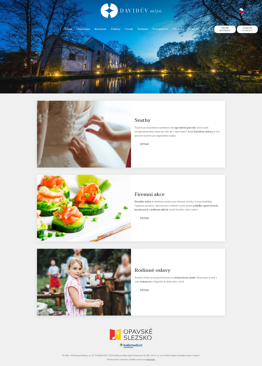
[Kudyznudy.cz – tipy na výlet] (131, 347)
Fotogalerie (160, 29)
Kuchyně (100, 29)
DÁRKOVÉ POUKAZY (247, 29)
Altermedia (150, 359)
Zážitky (115, 29)
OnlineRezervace (225, 29)
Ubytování (83, 29)
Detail (144, 144)
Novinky (178, 29)
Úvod (68, 29)
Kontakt (194, 29)
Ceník (129, 29)
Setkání (143, 29)
